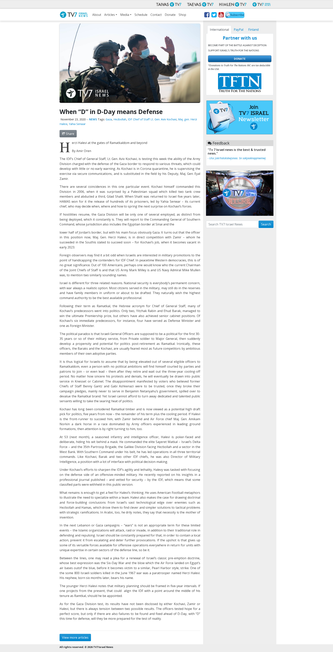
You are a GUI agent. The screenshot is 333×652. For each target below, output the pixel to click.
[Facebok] (206, 15)
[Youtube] (221, 15)
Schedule (141, 15)
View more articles (75, 637)
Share (69, 134)
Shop (182, 15)
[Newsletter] (235, 15)
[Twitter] (213, 15)
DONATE (240, 58)
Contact (156, 15)
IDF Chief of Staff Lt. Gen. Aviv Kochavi (152, 119)
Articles (109, 15)
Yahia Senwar (77, 124)
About (96, 15)
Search (266, 224)
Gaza (109, 119)
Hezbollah (120, 119)
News (93, 119)
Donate (170, 15)
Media (124, 15)
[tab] (219, 30)
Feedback (221, 143)
